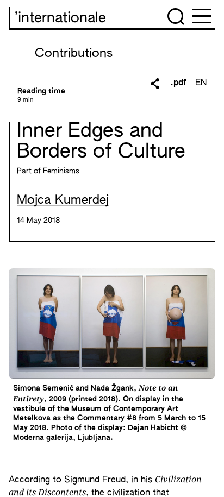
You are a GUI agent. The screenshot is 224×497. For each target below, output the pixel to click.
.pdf (178, 83)
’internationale (60, 18)
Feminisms (61, 171)
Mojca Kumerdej (63, 200)
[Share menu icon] (154, 83)
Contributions (74, 54)
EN (201, 83)
